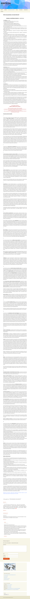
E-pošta (4, 555)
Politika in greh (5, 577)
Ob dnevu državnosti (6, 579)
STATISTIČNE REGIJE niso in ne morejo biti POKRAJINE (14, 588)
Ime (4, 553)
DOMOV (2, 9)
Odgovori (5, 510)
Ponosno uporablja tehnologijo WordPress (8, 597)
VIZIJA (17, 9)
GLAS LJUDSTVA (9, 587)
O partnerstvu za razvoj (6, 578)
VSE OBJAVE (20, 9)
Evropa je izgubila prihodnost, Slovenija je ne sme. (10, 574)
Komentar (4, 544)
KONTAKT (2, 11)
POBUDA (5, 9)
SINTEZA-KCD (26, 9)
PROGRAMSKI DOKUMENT (11, 9)
